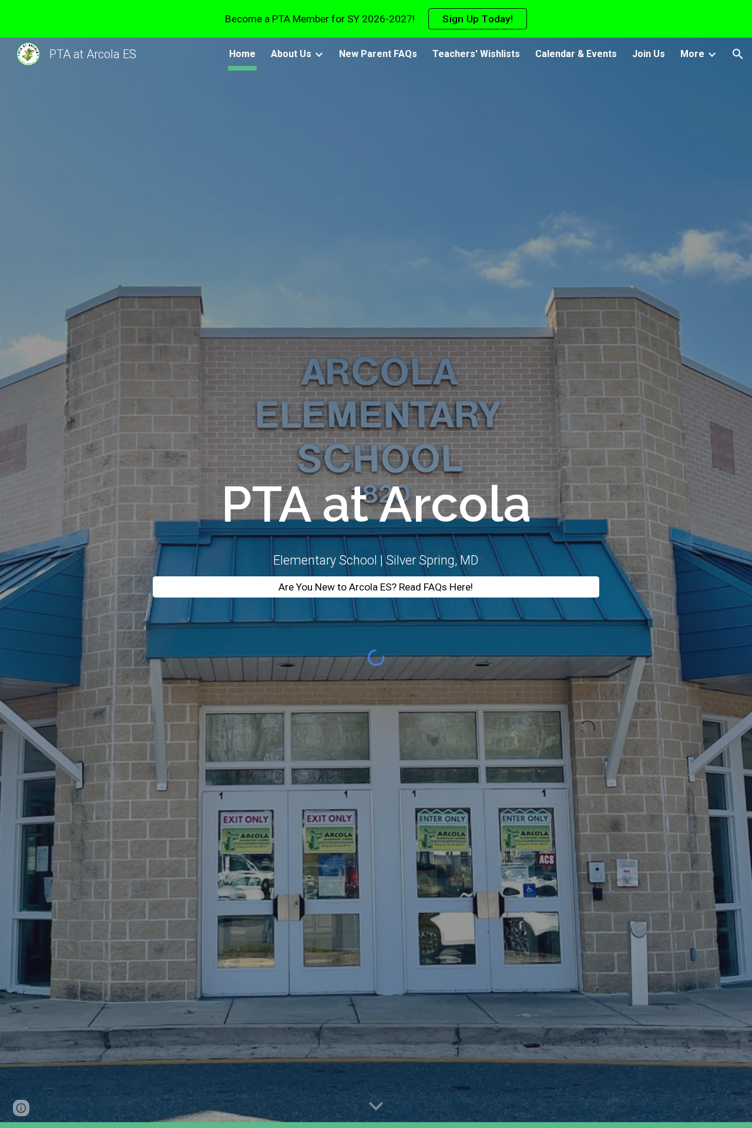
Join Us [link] (648, 53)
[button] (738, 54)
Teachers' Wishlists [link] (476, 53)
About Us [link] (291, 53)
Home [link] (242, 53)
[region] (376, 19)
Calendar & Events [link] (576, 53)
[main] (376, 504)
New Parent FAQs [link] (378, 53)
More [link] (692, 53)
